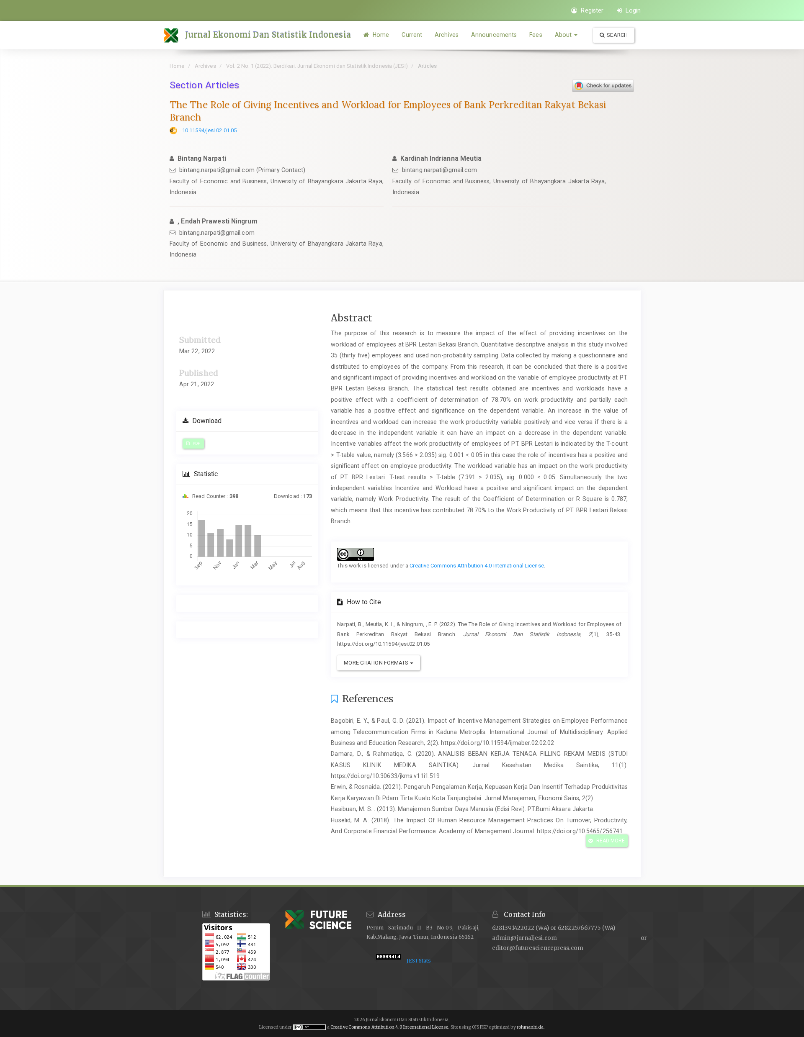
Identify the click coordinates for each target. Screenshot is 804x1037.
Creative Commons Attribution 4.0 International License (477, 565)
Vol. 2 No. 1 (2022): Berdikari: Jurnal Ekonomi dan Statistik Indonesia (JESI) (317, 66)
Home (380, 34)
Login (632, 10)
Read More (610, 841)
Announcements (494, 34)
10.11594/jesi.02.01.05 (209, 130)
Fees (535, 34)
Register (591, 10)
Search (617, 35)
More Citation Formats (377, 663)
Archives (447, 34)
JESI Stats (419, 960)
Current (412, 34)
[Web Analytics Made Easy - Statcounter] (388, 960)
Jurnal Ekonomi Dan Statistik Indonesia (268, 35)
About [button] (564, 34)
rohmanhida (530, 1027)
